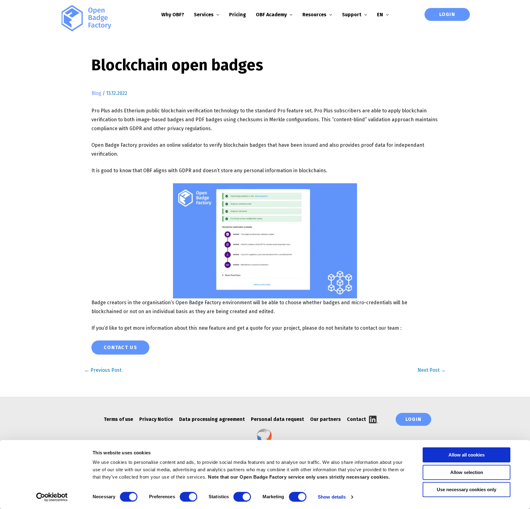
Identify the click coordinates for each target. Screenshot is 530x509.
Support (351, 14)
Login (447, 14)
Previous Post (102, 370)
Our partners (325, 419)
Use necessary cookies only (466, 489)
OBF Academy (271, 14)
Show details (332, 496)
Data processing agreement (212, 419)
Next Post (431, 370)
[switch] (188, 497)
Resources (314, 14)
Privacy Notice (156, 419)
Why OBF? (172, 14)
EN (380, 14)
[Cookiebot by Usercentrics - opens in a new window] (52, 497)
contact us (120, 347)
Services (203, 14)
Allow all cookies (466, 454)
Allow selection (466, 472)
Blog (96, 93)
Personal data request (277, 419)
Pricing (237, 14)
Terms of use (118, 419)
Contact (356, 419)
